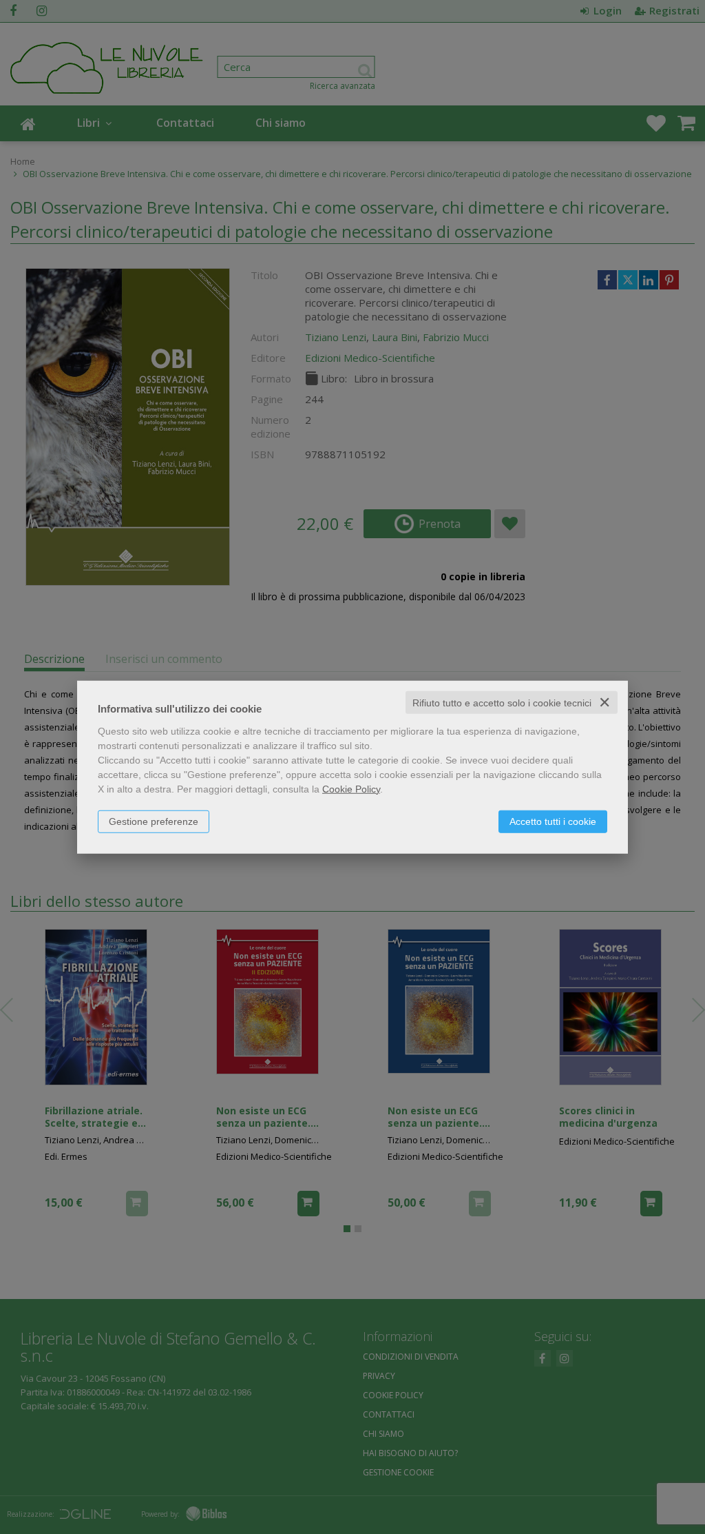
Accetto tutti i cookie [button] (552, 820)
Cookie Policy (351, 788)
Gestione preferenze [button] (153, 820)
